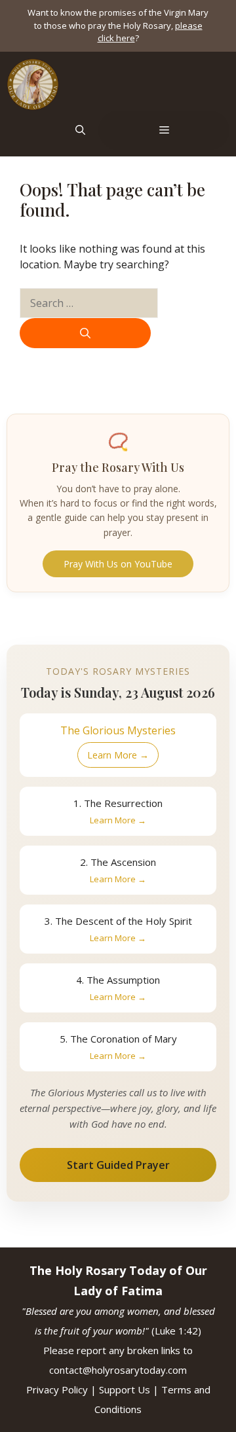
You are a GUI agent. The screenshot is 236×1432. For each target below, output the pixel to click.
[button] (80, 130)
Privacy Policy (57, 1389)
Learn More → (118, 755)
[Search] (85, 333)
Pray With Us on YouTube (118, 564)
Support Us (124, 1389)
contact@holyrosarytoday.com (118, 1369)
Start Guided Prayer (118, 1165)
